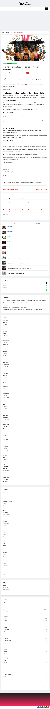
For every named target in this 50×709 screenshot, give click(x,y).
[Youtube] (42, 707)
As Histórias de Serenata (7, 501)
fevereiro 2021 (5, 466)
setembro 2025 (6, 344)
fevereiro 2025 (5, 360)
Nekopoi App (5, 304)
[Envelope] (48, 707)
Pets (3, 556)
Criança (5, 625)
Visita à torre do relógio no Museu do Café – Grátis (16, 228)
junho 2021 (5, 457)
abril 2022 (5, 435)
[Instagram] (46, 707)
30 (3, 211)
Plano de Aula (5, 558)
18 (15, 207)
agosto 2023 (5, 399)
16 (3, 207)
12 (22, 204)
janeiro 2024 (5, 388)
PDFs (4, 554)
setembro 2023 (6, 397)
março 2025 (5, 357)
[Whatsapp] (44, 707)
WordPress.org (6, 591)
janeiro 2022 (5, 441)
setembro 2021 (6, 450)
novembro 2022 (6, 419)
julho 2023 (5, 402)
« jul (3, 217)
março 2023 (5, 410)
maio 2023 (5, 406)
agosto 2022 (5, 426)
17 (9, 207)
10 (9, 204)
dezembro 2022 (6, 417)
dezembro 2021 (6, 444)
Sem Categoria (6, 567)
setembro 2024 (6, 371)
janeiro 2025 (5, 362)
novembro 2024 (6, 366)
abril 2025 (5, 355)
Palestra (4, 550)
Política (4, 563)
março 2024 (5, 384)
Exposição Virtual (6, 527)
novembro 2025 (6, 340)
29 (41, 209)
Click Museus (29, 84)
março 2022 (5, 437)
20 (28, 207)
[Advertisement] (25, 20)
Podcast (4, 561)
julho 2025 (5, 349)
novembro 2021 (6, 446)
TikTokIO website (6, 300)
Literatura (4, 536)
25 (15, 209)
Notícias (7, 32)
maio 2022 (5, 433)
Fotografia (5, 532)
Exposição (5, 525)
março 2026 (5, 331)
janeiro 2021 (5, 468)
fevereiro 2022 (5, 439)
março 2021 (5, 464)
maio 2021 (5, 459)
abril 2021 (5, 461)
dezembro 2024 (6, 364)
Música (9, 63)
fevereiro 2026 (5, 333)
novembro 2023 (6, 393)
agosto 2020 (5, 479)
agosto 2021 (5, 452)
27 (28, 209)
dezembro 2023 (6, 391)
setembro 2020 (6, 477)
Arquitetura (5, 496)
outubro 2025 (5, 342)
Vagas (8, 236)
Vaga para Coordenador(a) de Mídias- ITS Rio (15, 263)
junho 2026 (5, 324)
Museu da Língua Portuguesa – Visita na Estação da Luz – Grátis (19, 268)
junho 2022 (5, 430)
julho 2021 (5, 455)
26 (22, 209)
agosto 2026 (5, 320)
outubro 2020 (5, 475)
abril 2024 (5, 382)
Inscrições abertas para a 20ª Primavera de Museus (17, 233)
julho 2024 (5, 375)
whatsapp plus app (6, 307)
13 (28, 204)
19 (22, 207)
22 (41, 207)
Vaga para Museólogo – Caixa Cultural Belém (15, 273)
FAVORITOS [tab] (13, 223)
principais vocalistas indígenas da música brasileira (31, 182)
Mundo (4, 538)
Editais (4, 283)
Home (3, 32)
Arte (11, 32)
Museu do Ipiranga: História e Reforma (19, 307)
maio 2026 (5, 326)
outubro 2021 (5, 448)
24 (9, 209)
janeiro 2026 (5, 335)
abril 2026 (5, 329)
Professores (5, 287)
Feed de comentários (7, 589)
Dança (4, 516)
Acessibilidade (5, 492)
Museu (4, 541)
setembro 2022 (6, 424)
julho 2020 (5, 481)
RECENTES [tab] (38, 223)
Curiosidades (10, 266)
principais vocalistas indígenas (13, 182)
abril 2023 (5, 408)
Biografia (4, 503)
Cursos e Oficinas (11, 226)
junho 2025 (5, 351)
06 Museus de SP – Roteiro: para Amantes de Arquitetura (24, 302)
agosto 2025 (5, 346)
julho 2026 (5, 322)
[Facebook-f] (38, 707)
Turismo (4, 572)
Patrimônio (5, 552)
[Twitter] (40, 707)
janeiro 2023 (5, 415)
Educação (5, 521)
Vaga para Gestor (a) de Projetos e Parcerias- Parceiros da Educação (20, 253)
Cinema (4, 505)
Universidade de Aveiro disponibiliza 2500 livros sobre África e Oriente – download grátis (28, 300)
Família (4, 530)
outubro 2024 (5, 368)
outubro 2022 (5, 422)
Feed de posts (5, 587)
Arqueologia (5, 494)
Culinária (4, 510)
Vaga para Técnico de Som (12, 248)
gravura (4, 534)
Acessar (4, 585)
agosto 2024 (5, 373)
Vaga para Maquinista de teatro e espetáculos (16, 243)
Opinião (4, 547)
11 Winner (5, 309)
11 (15, 204)
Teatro (4, 569)
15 (41, 204)
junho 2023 (5, 404)
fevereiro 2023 (5, 413)
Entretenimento (6, 523)
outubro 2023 (5, 395)
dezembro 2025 (6, 337)
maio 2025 (5, 353)
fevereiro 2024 (5, 386)
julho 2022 (5, 428)
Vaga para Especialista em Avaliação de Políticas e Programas (19, 258)
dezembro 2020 (6, 470)
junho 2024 (5, 377)
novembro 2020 (6, 472)
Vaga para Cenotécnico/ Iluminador (14, 238)
